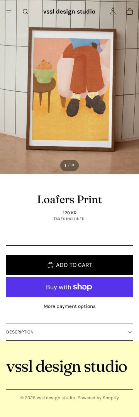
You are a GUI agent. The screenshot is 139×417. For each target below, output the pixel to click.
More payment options (70, 306)
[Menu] (9, 12)
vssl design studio (56, 397)
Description (20, 332)
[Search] (25, 11)
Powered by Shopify (98, 397)
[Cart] (129, 11)
